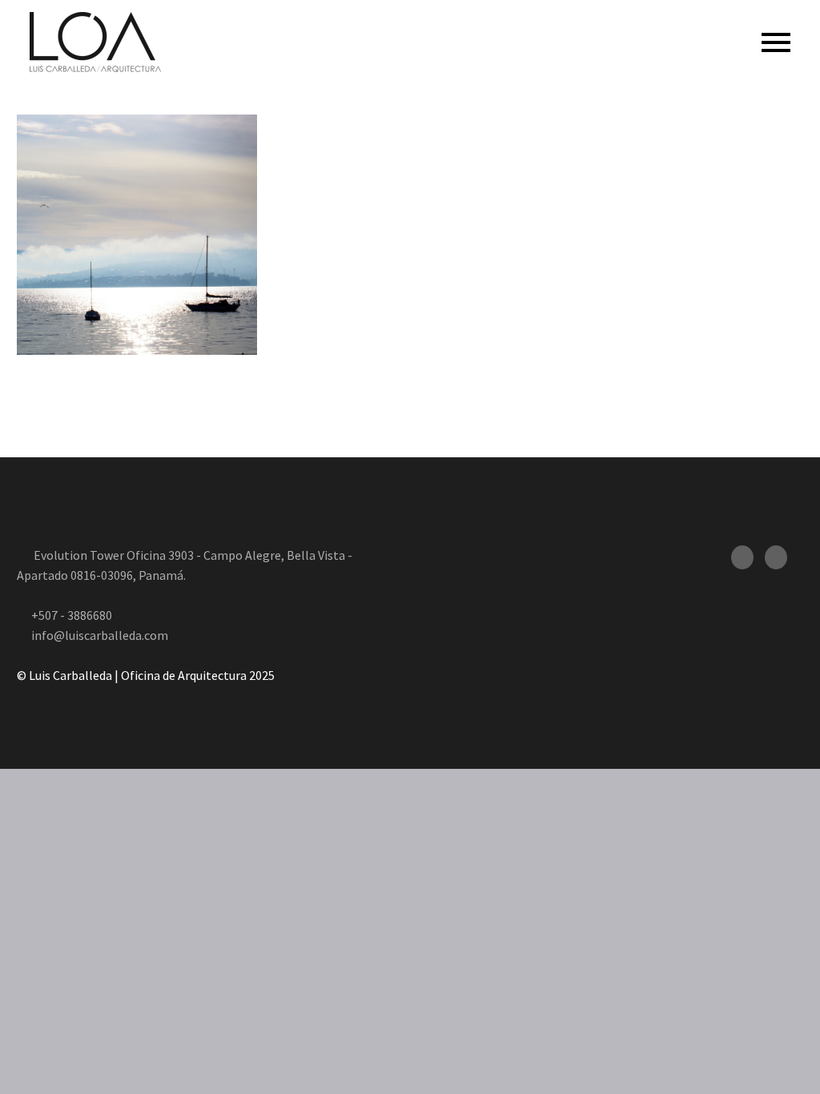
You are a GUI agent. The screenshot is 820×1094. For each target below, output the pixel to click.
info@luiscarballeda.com (99, 635)
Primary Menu (776, 42)
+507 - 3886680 (71, 615)
